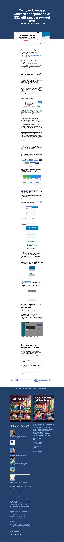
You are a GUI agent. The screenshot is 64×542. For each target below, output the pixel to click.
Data (16, 525)
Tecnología (28, 530)
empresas (40, 87)
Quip (31, 372)
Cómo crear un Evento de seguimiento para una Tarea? (20, 506)
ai (17, 524)
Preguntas (26, 372)
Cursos (34, 388)
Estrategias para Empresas (38, 442)
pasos (25, 315)
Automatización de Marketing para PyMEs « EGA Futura (20, 490)
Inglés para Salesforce (37, 443)
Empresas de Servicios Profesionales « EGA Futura (19, 493)
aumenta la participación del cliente (32, 63)
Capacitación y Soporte (51, 1)
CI (21, 524)
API (20, 524)
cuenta (11, 525)
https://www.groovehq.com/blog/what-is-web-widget (30, 367)
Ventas (27, 373)
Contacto (44, 388)
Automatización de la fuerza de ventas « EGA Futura (19, 488)
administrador (14, 524)
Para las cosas (23, 259)
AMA (19, 524)
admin (11, 524)
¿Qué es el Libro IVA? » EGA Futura (16, 518)
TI (12, 531)
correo (23, 192)
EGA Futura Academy (37, 438)
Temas (11, 531)
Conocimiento (28, 524)
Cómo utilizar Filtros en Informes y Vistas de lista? (19, 508)
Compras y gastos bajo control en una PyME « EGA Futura (20, 486)
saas (39, 372)
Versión (18, 531)
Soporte (23, 373)
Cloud (25, 524)
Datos (18, 525)
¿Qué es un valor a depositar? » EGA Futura (17, 516)
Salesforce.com (23, 530)
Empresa (27, 525)
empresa (22, 137)
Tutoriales (30, 388)
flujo (17, 526)
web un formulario (27, 281)
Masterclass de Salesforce (38, 446)
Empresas (11, 526)
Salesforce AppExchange (37, 450)
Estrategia (15, 526)
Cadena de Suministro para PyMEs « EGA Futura (18, 492)
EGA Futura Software (37, 439)
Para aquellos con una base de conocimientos (29, 190)
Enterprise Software (37, 441)
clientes (40, 166)
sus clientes (23, 187)
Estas (26, 253)
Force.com (20, 526)
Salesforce (57, 1)
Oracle (34, 447)
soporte (39, 62)
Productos (45, 1)
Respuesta (33, 372)
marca (28, 155)
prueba (28, 218)
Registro (11, 530)
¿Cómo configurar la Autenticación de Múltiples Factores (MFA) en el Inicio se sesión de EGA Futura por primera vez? (20, 498)
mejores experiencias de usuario (35, 55)
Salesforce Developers (37, 451)
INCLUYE (28, 526)
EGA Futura (3, 1)
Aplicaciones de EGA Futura (21, 388)
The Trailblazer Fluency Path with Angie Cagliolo (18, 472)
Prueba (29, 372)
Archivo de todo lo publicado (16, 534)
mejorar (28, 360)
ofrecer (33, 286)
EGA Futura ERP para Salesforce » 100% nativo (18, 445)
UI (13, 531)
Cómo (13, 525)
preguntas (38, 112)
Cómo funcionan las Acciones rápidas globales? (18, 504)
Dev (20, 525)
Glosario (39, 388)
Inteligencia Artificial (37, 444)
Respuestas (37, 372)
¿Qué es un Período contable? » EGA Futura (17, 514)
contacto (23, 115)
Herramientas (24, 526)
